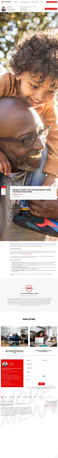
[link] (6, 2)
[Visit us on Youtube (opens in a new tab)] (54, 397)
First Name (29, 360)
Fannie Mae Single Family (28, 253)
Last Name (44, 360)
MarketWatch (12, 239)
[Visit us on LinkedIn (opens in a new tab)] (52, 397)
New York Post (19, 212)
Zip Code (28, 379)
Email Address (29, 364)
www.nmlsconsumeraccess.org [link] (13, 411)
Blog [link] (11, 201)
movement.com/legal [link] (5, 412)
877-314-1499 (48, 403)
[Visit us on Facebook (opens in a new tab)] (56, 397)
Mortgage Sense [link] (16, 201)
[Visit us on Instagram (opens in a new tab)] (50, 397)
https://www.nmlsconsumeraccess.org (50, 406)
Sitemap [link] (56, 411)
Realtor (51, 227)
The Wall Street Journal (39, 222)
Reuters (46, 219)
